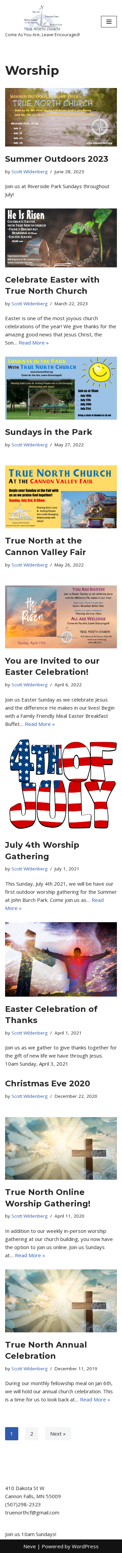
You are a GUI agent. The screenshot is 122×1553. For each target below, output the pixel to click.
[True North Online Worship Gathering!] (61, 1148)
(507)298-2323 (23, 1504)
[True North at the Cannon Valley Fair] (61, 496)
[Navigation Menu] (109, 21)
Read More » (34, 342)
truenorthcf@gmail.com (32, 1512)
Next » (58, 1433)
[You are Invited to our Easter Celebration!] (61, 616)
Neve (29, 1546)
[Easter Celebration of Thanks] (61, 959)
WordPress (85, 1546)
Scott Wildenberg (29, 172)
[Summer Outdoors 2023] (61, 117)
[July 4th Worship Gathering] (61, 785)
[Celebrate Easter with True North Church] (61, 237)
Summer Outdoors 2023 (56, 159)
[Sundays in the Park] (61, 388)
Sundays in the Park (48, 432)
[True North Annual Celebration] (61, 1300)
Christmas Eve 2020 (47, 1083)
